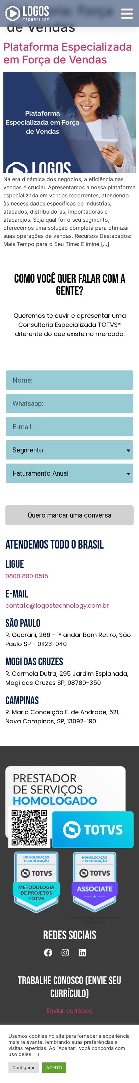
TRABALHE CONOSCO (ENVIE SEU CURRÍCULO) (69, 987)
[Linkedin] (86, 956)
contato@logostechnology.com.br (57, 605)
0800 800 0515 (26, 576)
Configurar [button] (23, 1067)
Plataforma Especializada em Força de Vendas (67, 53)
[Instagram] (69, 956)
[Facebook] (52, 956)
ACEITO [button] (54, 1067)
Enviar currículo (70, 1010)
